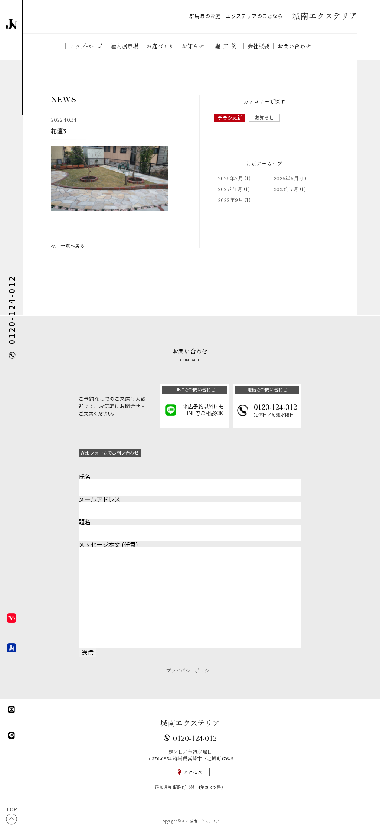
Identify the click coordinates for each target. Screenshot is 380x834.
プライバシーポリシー (190, 670)
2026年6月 (286, 178)
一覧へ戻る (72, 245)
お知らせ (264, 117)
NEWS (63, 99)
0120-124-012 (195, 737)
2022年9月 (230, 199)
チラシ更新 (230, 117)
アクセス (193, 772)
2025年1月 (230, 189)
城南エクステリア (190, 722)
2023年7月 (285, 189)
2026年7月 (230, 178)
